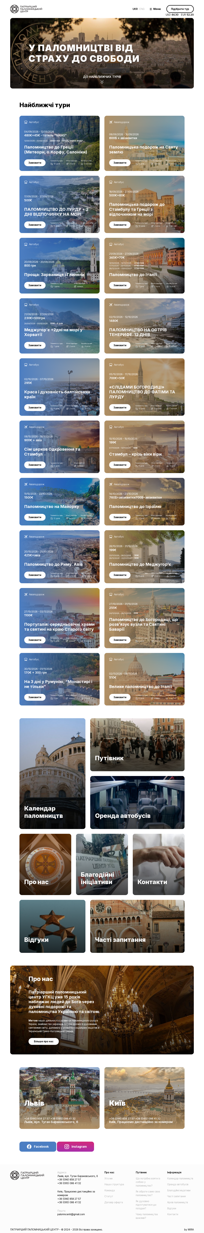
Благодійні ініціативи (87, 835)
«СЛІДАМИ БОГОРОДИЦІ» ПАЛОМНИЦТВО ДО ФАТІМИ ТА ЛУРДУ (140, 361)
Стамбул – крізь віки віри (118, 422)
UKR (135, 9)
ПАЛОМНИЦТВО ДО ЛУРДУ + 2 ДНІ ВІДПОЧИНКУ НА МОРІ (55, 177)
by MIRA (189, 1229)
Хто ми (108, 1178)
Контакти (138, 835)
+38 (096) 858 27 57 (37, 1118)
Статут (108, 1196)
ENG (142, 9)
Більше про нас (44, 1041)
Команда (109, 1190)
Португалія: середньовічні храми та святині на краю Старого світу (58, 589)
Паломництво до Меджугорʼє (121, 531)
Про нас (24, 835)
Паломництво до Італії (117, 239)
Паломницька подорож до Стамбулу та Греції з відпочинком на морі (144, 177)
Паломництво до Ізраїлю (118, 479)
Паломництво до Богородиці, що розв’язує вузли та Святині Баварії (144, 589)
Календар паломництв (32, 719)
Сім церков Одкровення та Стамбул (40, 422)
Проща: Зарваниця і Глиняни (35, 239)
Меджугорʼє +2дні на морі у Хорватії (41, 299)
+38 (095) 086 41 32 (63, 1118)
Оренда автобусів (100, 777)
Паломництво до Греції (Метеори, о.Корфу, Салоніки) (51, 117)
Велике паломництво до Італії (121, 654)
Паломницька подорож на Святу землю (127, 117)
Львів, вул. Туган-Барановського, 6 (51, 1122)
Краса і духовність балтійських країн (41, 359)
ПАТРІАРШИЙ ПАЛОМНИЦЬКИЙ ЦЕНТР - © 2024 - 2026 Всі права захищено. (56, 1229)
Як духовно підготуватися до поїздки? (146, 1205)
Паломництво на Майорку (34, 479)
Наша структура (114, 1184)
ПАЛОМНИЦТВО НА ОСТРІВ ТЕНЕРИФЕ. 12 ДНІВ (134, 299)
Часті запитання (99, 901)
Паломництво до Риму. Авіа (35, 531)
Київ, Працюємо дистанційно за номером (141, 1122)
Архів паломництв (177, 1202)
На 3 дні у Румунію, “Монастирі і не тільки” (44, 654)
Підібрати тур (180, 9)
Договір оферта (113, 1202)
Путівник (95, 719)
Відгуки (23, 901)
